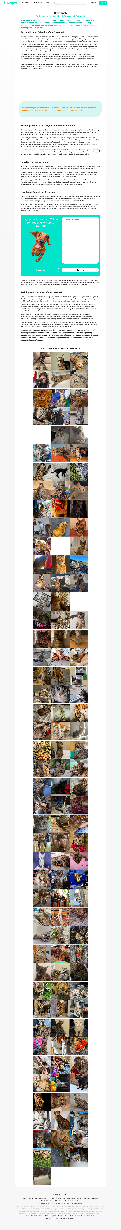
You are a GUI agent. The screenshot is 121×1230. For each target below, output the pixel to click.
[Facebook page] (62, 1194)
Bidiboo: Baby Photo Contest (53, 1215)
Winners (52, 1198)
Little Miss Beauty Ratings (92, 1213)
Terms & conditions (83, 1198)
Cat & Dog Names (69, 1198)
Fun (47, 3)
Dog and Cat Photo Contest (38, 1198)
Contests (25, 3)
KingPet (23, 1198)
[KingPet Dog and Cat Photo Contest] (10, 3)
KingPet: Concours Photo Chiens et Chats (79, 1215)
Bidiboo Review (51, 1213)
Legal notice (44, 1200)
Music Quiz (69, 1218)
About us (68, 1200)
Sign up (103, 3)
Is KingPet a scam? (56, 1200)
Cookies (95, 1198)
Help (59, 1198)
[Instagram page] (66, 1194)
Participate (38, 3)
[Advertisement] (60, 83)
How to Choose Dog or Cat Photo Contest (70, 1213)
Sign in (93, 3)
